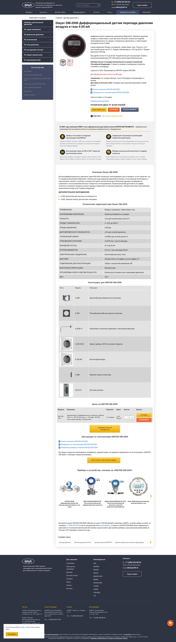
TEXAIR (95, 586)
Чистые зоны (60, 12)
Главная (59, 18)
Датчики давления (71, 18)
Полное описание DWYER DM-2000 (106, 89)
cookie (23, 627)
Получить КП (98, 109)
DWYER (96, 570)
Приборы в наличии (127, 12)
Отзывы (69, 585)
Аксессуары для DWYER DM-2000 (34, 84)
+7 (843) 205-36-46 (76, 616)
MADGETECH (97, 576)
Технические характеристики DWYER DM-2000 (37, 79)
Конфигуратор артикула (100, 101)
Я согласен (12, 634)
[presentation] (149, 542)
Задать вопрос (142, 5)
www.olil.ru (128, 634)
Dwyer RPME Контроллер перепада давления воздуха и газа (138, 502)
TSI (94, 596)
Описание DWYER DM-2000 (33, 75)
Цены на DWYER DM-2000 (32, 87)
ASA (94, 563)
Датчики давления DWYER (103, 542)
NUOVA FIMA (97, 583)
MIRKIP (95, 579)
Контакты (146, 12)
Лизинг (68, 582)
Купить (144, 415)
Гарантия (69, 579)
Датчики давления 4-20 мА (82, 542)
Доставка (69, 572)
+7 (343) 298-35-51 (99, 617)
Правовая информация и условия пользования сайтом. (109, 638)
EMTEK (95, 573)
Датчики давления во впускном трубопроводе (129, 542)
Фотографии (28, 71)
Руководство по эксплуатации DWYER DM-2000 (110, 92)
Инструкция (27, 91)
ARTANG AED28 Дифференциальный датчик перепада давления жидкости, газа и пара (69, 504)
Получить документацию (103, 460)
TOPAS (95, 589)
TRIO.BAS (96, 592)
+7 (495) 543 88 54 (122, 2)
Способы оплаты (72, 575)
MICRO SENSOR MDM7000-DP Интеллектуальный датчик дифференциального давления (92, 503)
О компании (70, 563)
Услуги (96, 12)
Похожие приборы (29, 95)
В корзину (114, 109)
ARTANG (96, 566)
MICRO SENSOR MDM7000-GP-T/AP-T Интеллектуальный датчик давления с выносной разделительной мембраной (115, 504)
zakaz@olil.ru (121, 7)
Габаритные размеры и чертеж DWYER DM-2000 (79, 447)
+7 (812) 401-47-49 (54, 619)
